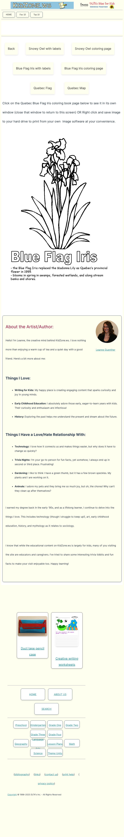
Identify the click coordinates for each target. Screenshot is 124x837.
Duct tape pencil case (32, 651)
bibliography (22, 774)
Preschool (21, 725)
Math (72, 743)
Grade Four (55, 734)
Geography (21, 743)
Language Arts (38, 744)
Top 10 (36, 14)
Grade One (55, 725)
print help (68, 774)
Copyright (12, 794)
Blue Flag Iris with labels (33, 68)
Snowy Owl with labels (45, 48)
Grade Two (72, 725)
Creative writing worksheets (66, 661)
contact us (51, 774)
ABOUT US (60, 694)
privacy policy (46, 783)
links (37, 774)
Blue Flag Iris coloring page (83, 68)
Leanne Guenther (105, 349)
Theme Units (55, 753)
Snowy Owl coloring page (93, 48)
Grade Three (38, 734)
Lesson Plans (55, 743)
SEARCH (46, 708)
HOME (9, 14)
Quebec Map (76, 88)
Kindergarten (38, 725)
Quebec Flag (43, 88)
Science (38, 753)
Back (11, 48)
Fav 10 (23, 14)
